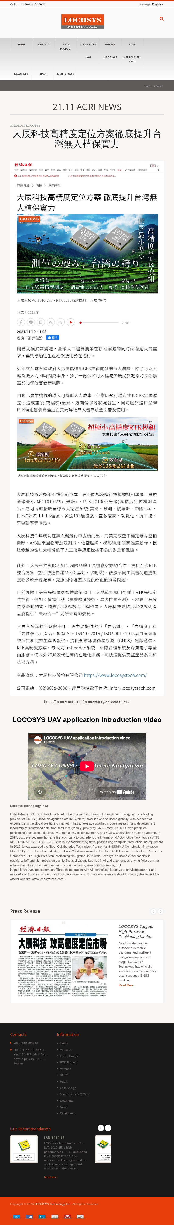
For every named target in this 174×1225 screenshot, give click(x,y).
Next (160, 911)
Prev (153, 911)
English (156, 4)
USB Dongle (110, 57)
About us (44, 44)
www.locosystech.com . (48, 879)
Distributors (65, 74)
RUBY (132, 44)
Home (21, 44)
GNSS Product (66, 46)
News (43, 74)
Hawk (88, 57)
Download (21, 74)
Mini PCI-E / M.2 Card (132, 59)
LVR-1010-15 (54, 1137)
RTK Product (88, 44)
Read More (126, 985)
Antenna (110, 44)
